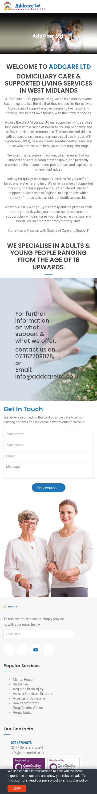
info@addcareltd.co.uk (48, 376)
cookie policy (78, 780)
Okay (17, 788)
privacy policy (52, 780)
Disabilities (21, 684)
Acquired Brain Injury (28, 689)
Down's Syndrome (26, 703)
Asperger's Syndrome (29, 698)
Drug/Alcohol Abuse (28, 708)
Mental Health (23, 679)
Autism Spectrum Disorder (33, 694)
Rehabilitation (23, 712)
